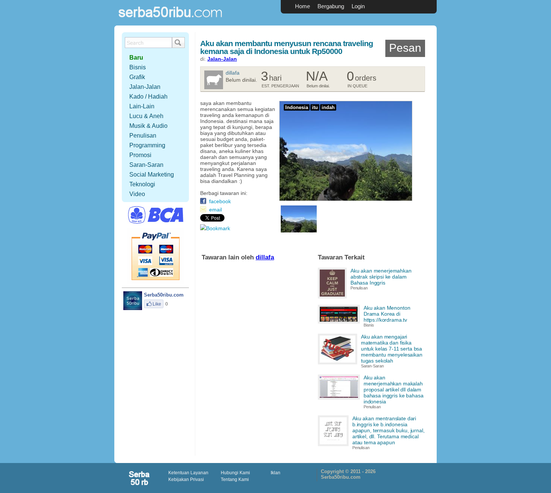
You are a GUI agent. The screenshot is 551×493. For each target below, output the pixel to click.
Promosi (140, 155)
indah (328, 107)
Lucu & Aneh (146, 116)
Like (157, 304)
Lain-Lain (141, 106)
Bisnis (369, 325)
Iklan (275, 472)
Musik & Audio (148, 126)
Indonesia (296, 107)
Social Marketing (151, 174)
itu (315, 107)
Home (302, 6)
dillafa (233, 73)
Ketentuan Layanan (188, 472)
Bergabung (330, 6)
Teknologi (142, 184)
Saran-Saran (372, 366)
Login (358, 6)
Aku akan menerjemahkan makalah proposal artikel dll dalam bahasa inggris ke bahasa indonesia (394, 390)
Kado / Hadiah (148, 96)
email (215, 210)
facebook (220, 201)
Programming (147, 145)
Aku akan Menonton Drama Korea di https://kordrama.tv (387, 314)
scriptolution (140, 478)
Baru (136, 57)
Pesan (405, 48)
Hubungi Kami (235, 472)
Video (137, 194)
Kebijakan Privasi (186, 479)
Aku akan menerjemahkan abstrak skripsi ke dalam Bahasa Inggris (381, 277)
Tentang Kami (235, 479)
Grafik (137, 77)
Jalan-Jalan (222, 59)
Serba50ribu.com (170, 21)
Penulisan (359, 288)
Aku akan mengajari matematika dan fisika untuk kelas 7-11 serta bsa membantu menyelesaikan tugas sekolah (391, 349)
